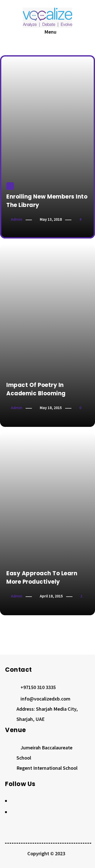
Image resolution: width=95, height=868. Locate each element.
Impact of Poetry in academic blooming (36, 389)
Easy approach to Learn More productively (41, 577)
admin (16, 219)
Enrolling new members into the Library (46, 201)
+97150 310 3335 (38, 687)
